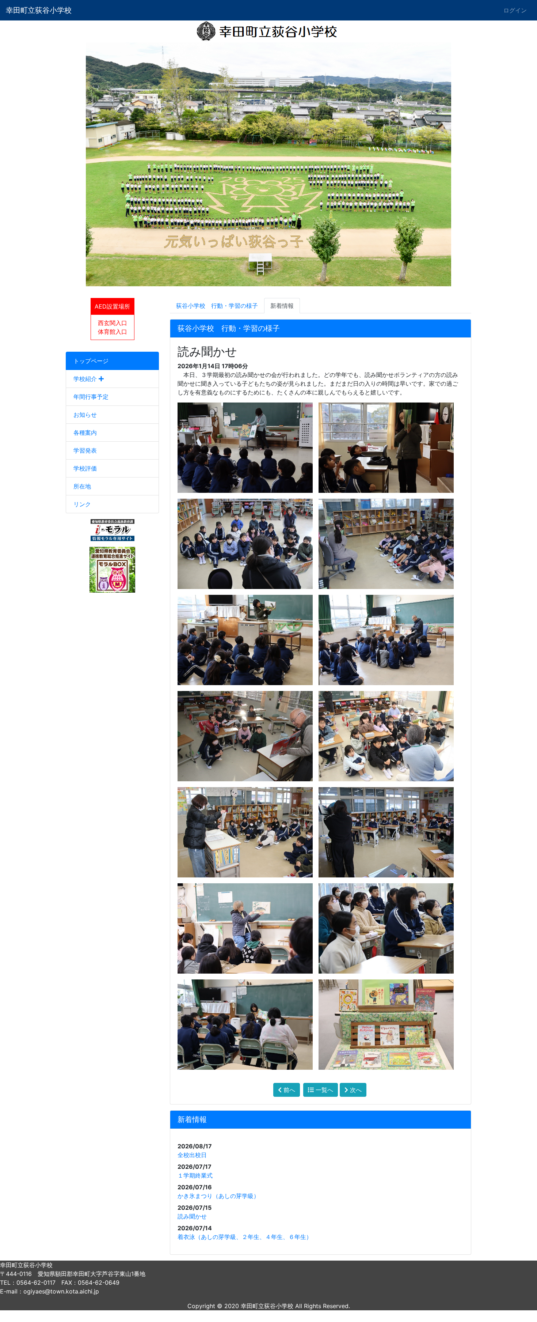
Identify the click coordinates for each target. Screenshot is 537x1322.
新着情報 (282, 305)
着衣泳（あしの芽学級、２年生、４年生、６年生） (245, 1236)
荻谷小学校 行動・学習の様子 (217, 305)
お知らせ (85, 414)
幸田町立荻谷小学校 (39, 10)
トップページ (90, 361)
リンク (82, 504)
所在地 (82, 486)
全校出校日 (192, 1155)
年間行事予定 (90, 396)
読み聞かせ (192, 1216)
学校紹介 (86, 378)
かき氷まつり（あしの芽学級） (218, 1196)
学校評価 (85, 468)
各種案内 (85, 432)
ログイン (515, 10)
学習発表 (85, 450)
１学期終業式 (195, 1175)
